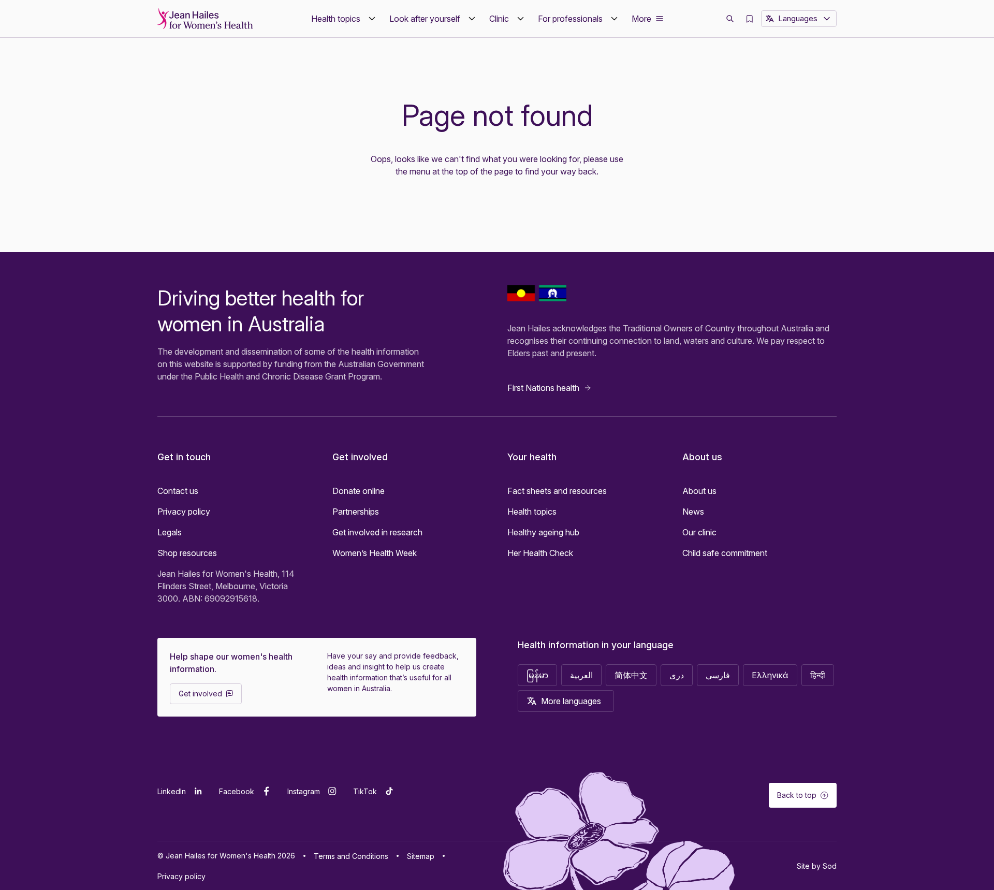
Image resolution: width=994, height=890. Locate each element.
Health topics (532, 511)
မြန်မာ (537, 675)
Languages (797, 18)
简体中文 (631, 675)
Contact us (177, 491)
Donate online (358, 491)
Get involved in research (377, 532)
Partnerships (355, 511)
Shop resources (187, 553)
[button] (344, 18)
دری (676, 675)
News (693, 511)
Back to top (796, 795)
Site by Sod (817, 866)
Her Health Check (540, 553)
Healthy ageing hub (543, 532)
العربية (581, 675)
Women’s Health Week (374, 553)
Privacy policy (183, 511)
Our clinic (699, 532)
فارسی (718, 675)
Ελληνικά (770, 675)
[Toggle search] (730, 18)
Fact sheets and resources (557, 491)
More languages (571, 701)
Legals (169, 532)
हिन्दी (817, 675)
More (641, 18)
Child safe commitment (724, 553)
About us (699, 491)
